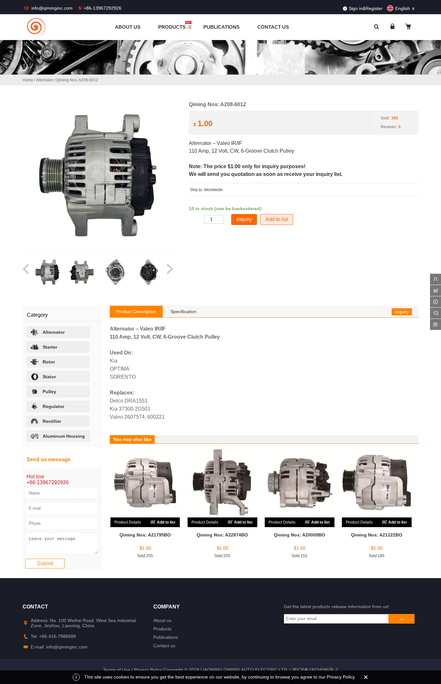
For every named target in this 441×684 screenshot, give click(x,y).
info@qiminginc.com (52, 8)
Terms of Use (116, 669)
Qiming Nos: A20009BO (299, 534)
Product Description (136, 311)
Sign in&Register (366, 8)
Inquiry (402, 311)
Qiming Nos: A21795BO (145, 534)
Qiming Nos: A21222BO (376, 534)
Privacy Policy (148, 669)
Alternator (44, 80)
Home (28, 80)
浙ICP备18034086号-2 (315, 669)
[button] (26, 272)
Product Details (127, 522)
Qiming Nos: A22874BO (222, 534)
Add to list (276, 219)
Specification (183, 311)
